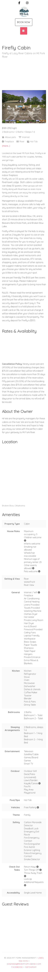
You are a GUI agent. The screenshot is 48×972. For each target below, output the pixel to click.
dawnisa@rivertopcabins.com (24, 964)
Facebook (17, 967)
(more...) (6, 145)
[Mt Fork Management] (24, 11)
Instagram (31, 967)
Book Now (23, 22)
